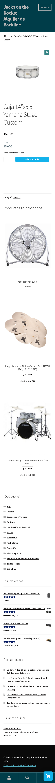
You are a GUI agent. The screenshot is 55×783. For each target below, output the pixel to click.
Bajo (9, 506)
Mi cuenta (9, 778)
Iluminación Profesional (18, 527)
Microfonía (12, 537)
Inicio (9, 36)
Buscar (27, 778)
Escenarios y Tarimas (17, 516)
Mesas (10, 532)
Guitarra (11, 522)
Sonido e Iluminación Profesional (23, 558)
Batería (17, 36)
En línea (12, 728)
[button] (46, 52)
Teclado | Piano (14, 563)
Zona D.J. (11, 568)
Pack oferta (12, 542)
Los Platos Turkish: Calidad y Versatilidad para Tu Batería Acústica (27, 680)
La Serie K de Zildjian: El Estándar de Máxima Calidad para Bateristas (28, 671)
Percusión (11, 548)
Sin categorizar (14, 553)
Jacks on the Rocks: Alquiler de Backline (16, 16)
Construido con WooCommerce (20, 765)
